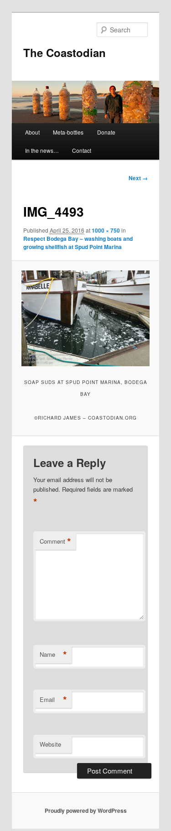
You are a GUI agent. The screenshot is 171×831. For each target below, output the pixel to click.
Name (53, 654)
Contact (81, 150)
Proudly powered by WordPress (86, 810)
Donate (106, 132)
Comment (55, 541)
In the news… (42, 150)
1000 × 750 (106, 230)
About (32, 132)
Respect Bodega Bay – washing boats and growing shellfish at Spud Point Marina (78, 242)
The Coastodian (64, 52)
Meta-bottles (68, 132)
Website (50, 744)
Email (53, 699)
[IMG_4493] (85, 318)
